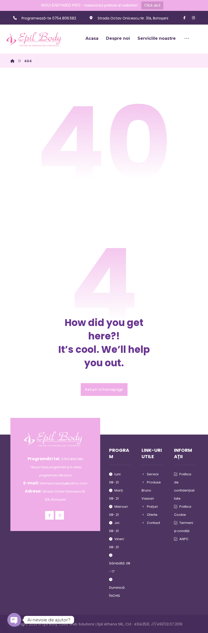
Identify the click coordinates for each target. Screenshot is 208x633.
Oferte (152, 514)
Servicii (153, 474)
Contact (153, 522)
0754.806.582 (72, 459)
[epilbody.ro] (35, 39)
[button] (184, 17)
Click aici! (152, 5)
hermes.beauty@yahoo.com (64, 483)
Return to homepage (104, 389)
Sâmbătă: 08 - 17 (119, 567)
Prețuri (152, 506)
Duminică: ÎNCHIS (117, 591)
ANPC (183, 539)
